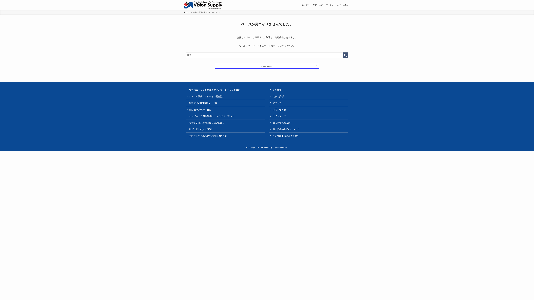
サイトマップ (279, 116)
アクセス (277, 102)
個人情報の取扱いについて (286, 129)
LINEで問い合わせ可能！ (201, 129)
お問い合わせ (279, 109)
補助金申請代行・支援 (200, 109)
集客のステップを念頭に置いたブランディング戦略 (214, 89)
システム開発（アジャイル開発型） (207, 96)
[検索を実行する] (345, 55)
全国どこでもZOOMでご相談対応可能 (208, 135)
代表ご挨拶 (278, 96)
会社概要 (277, 89)
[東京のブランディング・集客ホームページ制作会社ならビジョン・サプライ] (203, 5)
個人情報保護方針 (281, 122)
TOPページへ (267, 66)
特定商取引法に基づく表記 (286, 135)
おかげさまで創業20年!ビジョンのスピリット (211, 116)
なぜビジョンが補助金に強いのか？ (207, 122)
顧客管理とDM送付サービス (203, 102)
